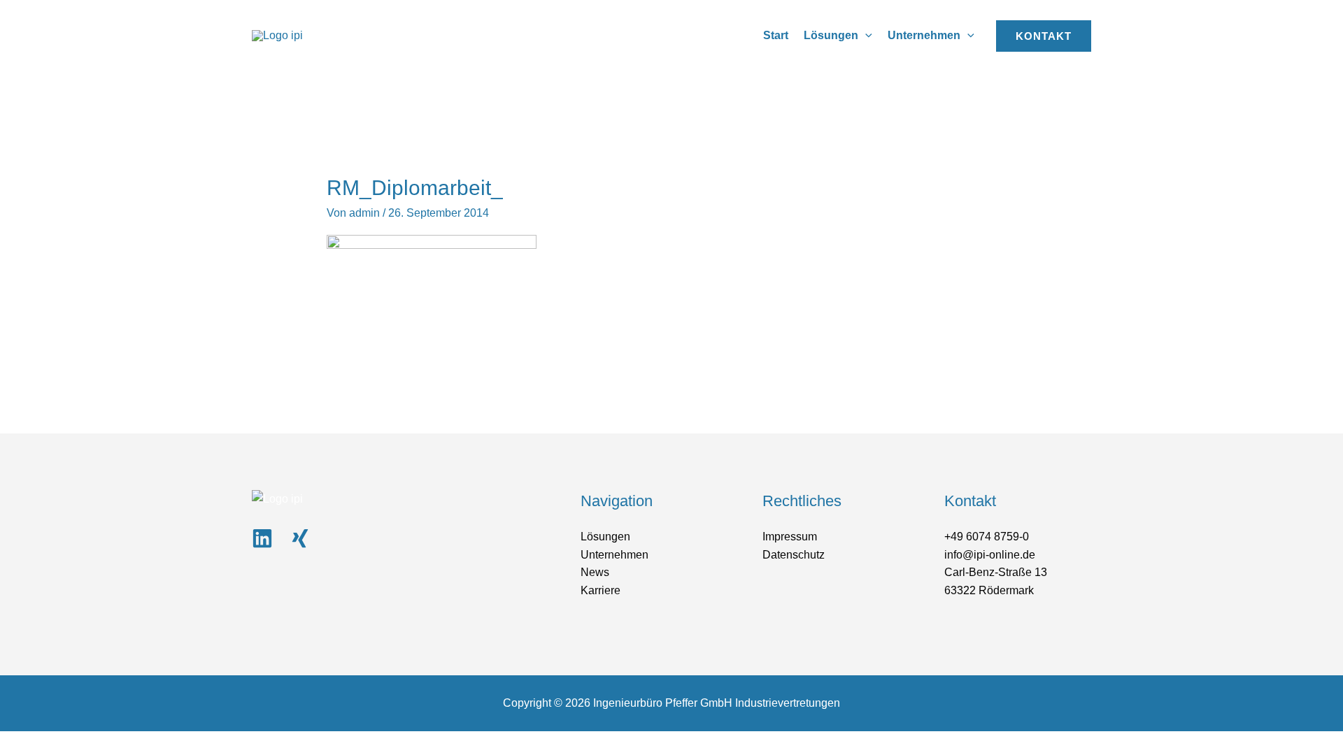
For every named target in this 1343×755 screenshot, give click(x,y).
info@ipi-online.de (989, 555)
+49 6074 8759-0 (986, 536)
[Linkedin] (262, 538)
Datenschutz (793, 555)
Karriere (600, 590)
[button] (865, 35)
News (595, 572)
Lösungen (605, 536)
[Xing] (300, 538)
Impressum (789, 536)
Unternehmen (614, 555)
